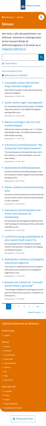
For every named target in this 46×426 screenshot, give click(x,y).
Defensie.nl (9, 17)
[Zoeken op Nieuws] (41, 57)
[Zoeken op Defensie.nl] (41, 17)
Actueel (20, 17)
